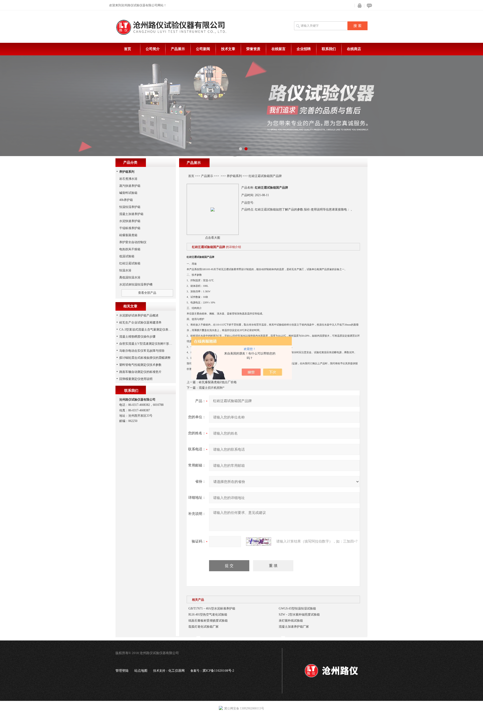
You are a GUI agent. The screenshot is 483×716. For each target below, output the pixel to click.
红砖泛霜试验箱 (129, 263)
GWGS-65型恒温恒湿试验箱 (297, 608)
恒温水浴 (125, 270)
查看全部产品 (147, 293)
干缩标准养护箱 (129, 228)
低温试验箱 (126, 256)
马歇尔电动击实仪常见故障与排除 (142, 350)
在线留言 (278, 49)
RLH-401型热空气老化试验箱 (207, 614)
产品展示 (178, 49)
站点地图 (140, 670)
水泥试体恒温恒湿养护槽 (135, 284)
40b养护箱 (126, 200)
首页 (127, 49)
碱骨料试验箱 (128, 193)
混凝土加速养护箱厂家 (294, 626)
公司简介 (153, 49)
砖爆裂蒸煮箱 (128, 235)
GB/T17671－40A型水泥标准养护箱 (211, 608)
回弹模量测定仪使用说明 (135, 379)
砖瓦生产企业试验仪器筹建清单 (140, 322)
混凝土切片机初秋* (211, 387)
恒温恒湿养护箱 (129, 207)
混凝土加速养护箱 (131, 214)
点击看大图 (212, 237)
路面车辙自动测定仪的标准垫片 (140, 372)
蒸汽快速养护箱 (129, 186)
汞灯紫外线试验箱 (291, 620)
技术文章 (228, 49)
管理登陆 (122, 670)
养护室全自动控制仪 (132, 242)
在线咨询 (369, 6)
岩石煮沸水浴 (128, 179)
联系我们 (329, 49)
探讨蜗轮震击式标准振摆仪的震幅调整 (145, 358)
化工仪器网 (176, 670)
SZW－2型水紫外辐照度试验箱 (299, 614)
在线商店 (354, 49)
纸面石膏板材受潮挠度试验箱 (208, 620)
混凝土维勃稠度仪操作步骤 (137, 336)
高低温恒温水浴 (129, 277)
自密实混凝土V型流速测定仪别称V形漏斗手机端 (151, 343)
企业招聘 (304, 49)
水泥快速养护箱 (129, 221)
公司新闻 (203, 49)
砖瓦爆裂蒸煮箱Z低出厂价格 (218, 382)
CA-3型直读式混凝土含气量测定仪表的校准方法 (151, 329)
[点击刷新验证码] (258, 541)
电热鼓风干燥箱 (129, 249)
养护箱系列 (234, 176)
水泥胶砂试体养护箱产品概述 (138, 315)
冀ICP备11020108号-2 (218, 670)
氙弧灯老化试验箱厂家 (203, 626)
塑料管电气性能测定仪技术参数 (140, 365)
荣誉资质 (253, 49)
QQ (358, 6)
